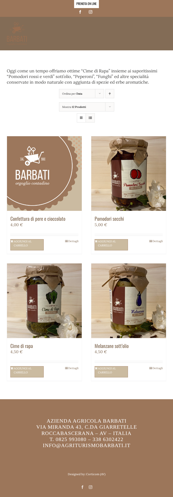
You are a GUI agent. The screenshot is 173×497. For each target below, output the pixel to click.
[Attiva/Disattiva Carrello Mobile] (145, 35)
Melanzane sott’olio (112, 345)
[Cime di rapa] (44, 300)
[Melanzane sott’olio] (128, 300)
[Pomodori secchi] (128, 173)
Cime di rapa (21, 345)
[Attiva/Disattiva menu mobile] (164, 35)
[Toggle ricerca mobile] (155, 35)
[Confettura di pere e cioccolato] (44, 173)
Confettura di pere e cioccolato (37, 218)
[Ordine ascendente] (109, 93)
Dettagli (73, 241)
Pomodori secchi (109, 218)
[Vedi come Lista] (90, 118)
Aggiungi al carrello (23, 243)
